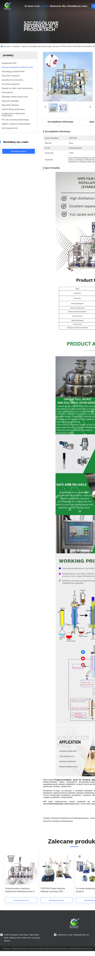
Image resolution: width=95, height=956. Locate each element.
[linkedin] (83, 665)
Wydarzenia (55, 6)
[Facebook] (83, 652)
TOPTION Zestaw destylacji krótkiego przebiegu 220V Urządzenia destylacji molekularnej (56, 890)
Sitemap (6, 949)
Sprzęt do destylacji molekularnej (58, 821)
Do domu (29, 6)
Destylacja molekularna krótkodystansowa (69, 818)
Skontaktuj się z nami (77, 6)
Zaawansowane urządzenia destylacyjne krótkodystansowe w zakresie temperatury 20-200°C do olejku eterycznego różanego (20, 890)
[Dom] (7, 6)
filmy (64, 6)
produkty (45, 6)
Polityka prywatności (19, 949)
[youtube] (83, 658)
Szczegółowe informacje (60, 121)
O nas (37, 6)
